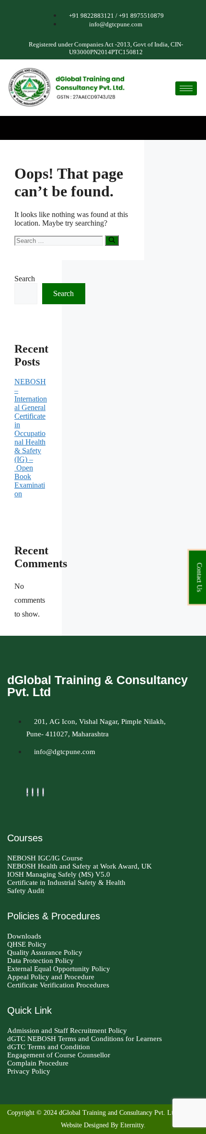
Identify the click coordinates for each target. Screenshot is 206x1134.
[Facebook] (27, 792)
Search (24, 279)
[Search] (112, 240)
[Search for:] (59, 240)
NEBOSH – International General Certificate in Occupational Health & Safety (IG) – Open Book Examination (30, 438)
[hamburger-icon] (186, 88)
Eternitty (132, 1125)
